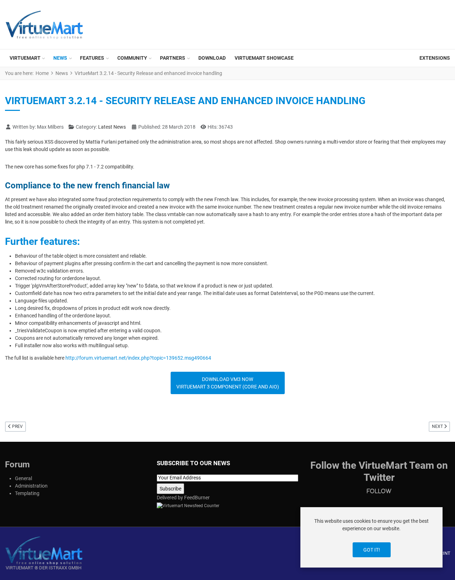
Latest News (112, 127)
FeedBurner (197, 497)
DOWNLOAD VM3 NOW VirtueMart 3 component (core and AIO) (227, 383)
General (23, 478)
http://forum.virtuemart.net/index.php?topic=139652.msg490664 (138, 358)
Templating (27, 493)
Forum (17, 464)
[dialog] (371, 537)
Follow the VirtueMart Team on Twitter (379, 471)
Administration (31, 486)
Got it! (371, 550)
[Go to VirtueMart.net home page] (44, 550)
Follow (379, 491)
